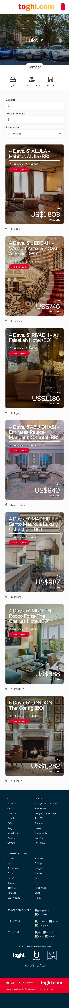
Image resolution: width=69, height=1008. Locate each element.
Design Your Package (45, 813)
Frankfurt (12, 878)
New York (12, 892)
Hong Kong (40, 887)
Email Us (11, 813)
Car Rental (40, 842)
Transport (39, 823)
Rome (10, 873)
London (11, 858)
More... (38, 897)
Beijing (38, 863)
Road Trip (39, 818)
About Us (12, 803)
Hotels (38, 828)
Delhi (37, 878)
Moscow (39, 858)
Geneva (11, 882)
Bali (36, 882)
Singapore (40, 873)
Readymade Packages (46, 803)
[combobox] (34, 119)
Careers (11, 842)
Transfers (39, 837)
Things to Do (41, 832)
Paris (9, 863)
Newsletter (13, 832)
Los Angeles (13, 897)
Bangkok (39, 868)
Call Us (11, 808)
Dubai (38, 892)
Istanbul (11, 887)
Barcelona (12, 868)
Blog (9, 828)
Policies (11, 837)
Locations (12, 818)
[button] (34, 133)
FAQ (9, 823)
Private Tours (41, 808)
